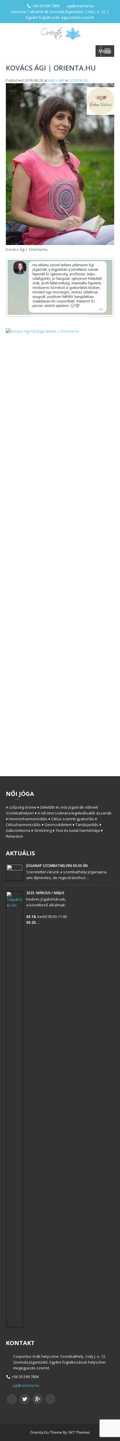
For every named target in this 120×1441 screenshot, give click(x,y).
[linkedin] (50, 1399)
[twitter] (25, 1399)
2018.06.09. (78, 80)
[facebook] (12, 1399)
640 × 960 (56, 80)
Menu (104, 51)
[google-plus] (37, 1399)
